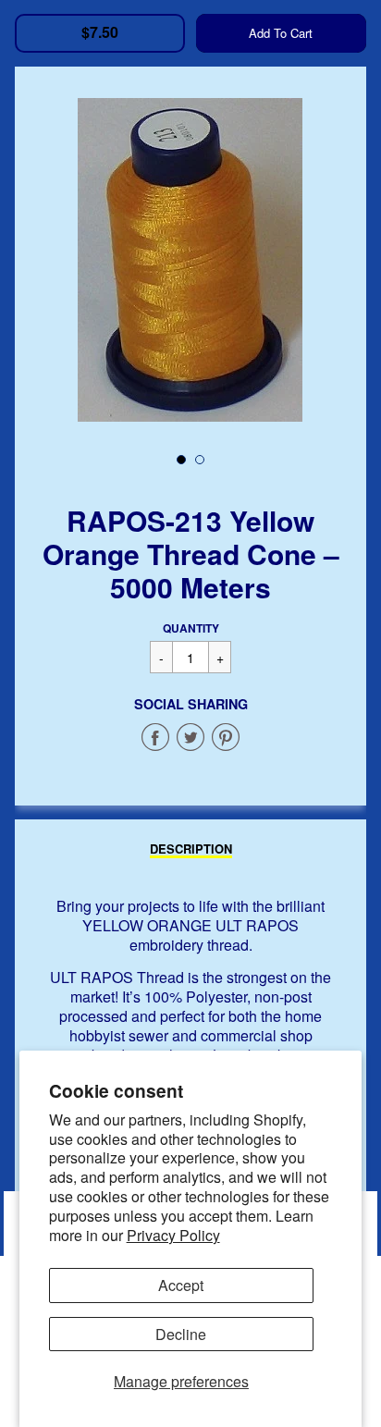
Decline (180, 1334)
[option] (190, 260)
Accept (180, 1285)
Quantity (191, 628)
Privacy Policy (173, 1235)
